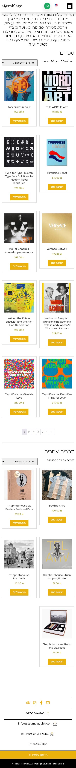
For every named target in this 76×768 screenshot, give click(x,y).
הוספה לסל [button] (57, 121)
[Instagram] (35, 703)
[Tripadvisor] (28, 703)
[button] (69, 6)
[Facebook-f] (41, 702)
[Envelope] (48, 703)
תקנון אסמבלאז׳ (38, 744)
